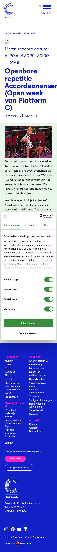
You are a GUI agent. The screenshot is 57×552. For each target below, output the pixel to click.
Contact (34, 414)
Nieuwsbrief (36, 431)
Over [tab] (47, 225)
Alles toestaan (28, 323)
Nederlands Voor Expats (14, 425)
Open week (29, 32)
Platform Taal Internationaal (12, 384)
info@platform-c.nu (15, 510)
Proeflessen (11, 397)
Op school (10, 410)
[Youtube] (19, 529)
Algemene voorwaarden (36, 391)
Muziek (9, 360)
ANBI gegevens (37, 375)
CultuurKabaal (12, 389)
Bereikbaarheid (37, 379)
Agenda (33, 427)
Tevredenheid (36, 410)
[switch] (48, 289)
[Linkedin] (25, 529)
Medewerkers (36, 368)
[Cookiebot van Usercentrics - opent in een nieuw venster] (40, 216)
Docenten (34, 372)
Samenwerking (13, 420)
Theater (9, 375)
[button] (40, 6)
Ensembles (10, 436)
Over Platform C (38, 360)
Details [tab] (30, 225)
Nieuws (33, 424)
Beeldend (10, 372)
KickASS (9, 416)
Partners (9, 429)
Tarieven (34, 396)
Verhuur (9, 442)
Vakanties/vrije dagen (37, 384)
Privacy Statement (13, 537)
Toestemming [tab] (11, 225)
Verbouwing (35, 364)
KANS (8, 393)
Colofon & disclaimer (35, 537)
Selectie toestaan (28, 333)
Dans (7, 368)
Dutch (8, 364)
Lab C (8, 379)
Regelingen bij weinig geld (37, 405)
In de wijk (10, 413)
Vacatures (10, 433)
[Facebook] (13, 529)
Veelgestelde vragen (40, 400)
